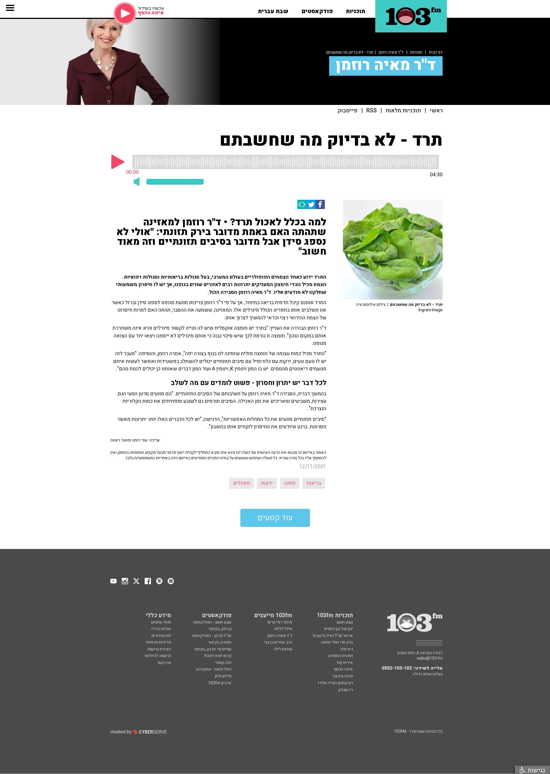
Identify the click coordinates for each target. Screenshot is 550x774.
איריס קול (345, 662)
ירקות (267, 483)
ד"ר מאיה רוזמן (391, 52)
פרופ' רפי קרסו (279, 622)
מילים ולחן (223, 676)
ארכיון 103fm (219, 683)
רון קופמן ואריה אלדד (335, 683)
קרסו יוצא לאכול (217, 656)
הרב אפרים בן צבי (278, 642)
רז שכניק (345, 690)
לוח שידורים (161, 636)
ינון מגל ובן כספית (338, 629)
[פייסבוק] (320, 204)
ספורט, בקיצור (219, 642)
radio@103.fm (430, 658)
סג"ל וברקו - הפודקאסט (211, 636)
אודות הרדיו (161, 629)
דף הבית (436, 52)
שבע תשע (345, 622)
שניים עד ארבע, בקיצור (212, 649)
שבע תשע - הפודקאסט (212, 622)
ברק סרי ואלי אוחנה (337, 642)
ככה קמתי (223, 662)
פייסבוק (347, 111)
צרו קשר (164, 662)
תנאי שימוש (161, 622)
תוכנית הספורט (340, 656)
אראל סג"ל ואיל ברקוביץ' (332, 636)
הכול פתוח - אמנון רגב (213, 669)
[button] (355, 9)
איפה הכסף (343, 669)
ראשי (436, 111)
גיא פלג (346, 649)
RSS (371, 111)
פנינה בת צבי (342, 676)
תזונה (289, 483)
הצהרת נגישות (159, 649)
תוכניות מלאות (403, 111)
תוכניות (416, 52)
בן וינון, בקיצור (220, 629)
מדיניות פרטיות (158, 642)
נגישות (535, 770)
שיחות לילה (283, 649)
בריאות (314, 483)
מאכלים (241, 483)
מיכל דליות (283, 629)
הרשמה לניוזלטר (157, 656)
